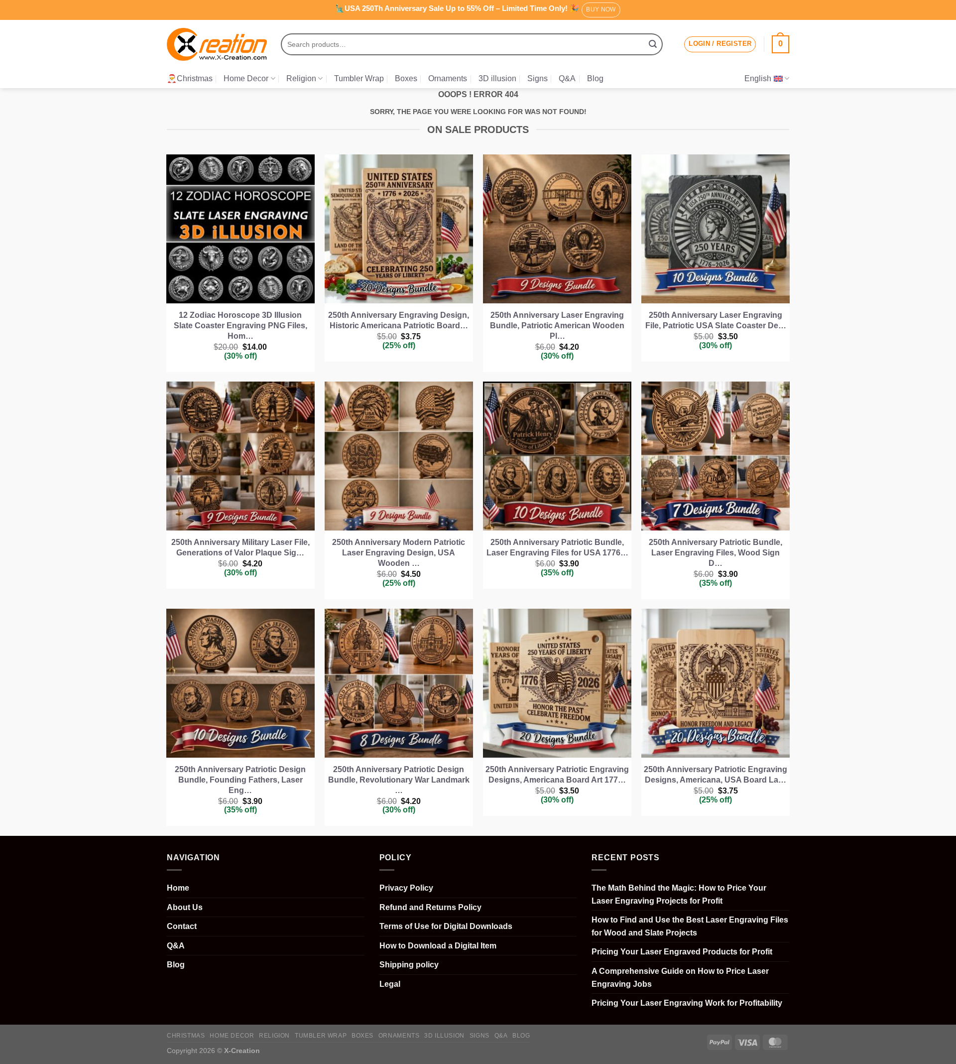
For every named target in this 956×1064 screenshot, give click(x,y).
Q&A (567, 78)
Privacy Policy (406, 888)
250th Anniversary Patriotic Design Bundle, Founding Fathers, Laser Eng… (240, 780)
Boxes (406, 78)
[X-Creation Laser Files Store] (217, 44)
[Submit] (652, 44)
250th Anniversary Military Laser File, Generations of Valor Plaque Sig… (240, 547)
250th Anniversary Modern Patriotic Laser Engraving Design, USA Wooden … (398, 552)
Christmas (186, 1035)
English (757, 78)
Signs (537, 78)
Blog (595, 78)
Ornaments (447, 78)
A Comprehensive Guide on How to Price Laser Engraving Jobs (680, 977)
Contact (182, 926)
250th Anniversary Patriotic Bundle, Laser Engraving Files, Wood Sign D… (715, 552)
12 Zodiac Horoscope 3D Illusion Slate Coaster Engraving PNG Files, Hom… (240, 325)
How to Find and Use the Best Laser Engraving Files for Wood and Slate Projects (690, 926)
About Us (185, 907)
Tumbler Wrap (359, 78)
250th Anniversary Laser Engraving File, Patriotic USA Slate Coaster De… (715, 320)
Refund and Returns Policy (430, 907)
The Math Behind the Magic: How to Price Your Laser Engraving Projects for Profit (679, 894)
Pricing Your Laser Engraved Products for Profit (682, 951)
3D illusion (497, 78)
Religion (301, 78)
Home (178, 888)
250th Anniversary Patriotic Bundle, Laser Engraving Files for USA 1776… (557, 547)
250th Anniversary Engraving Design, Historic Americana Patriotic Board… (398, 320)
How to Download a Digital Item (437, 945)
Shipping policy (409, 964)
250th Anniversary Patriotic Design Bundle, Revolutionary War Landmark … (399, 780)
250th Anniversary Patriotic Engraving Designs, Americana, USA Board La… (715, 774)
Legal (389, 984)
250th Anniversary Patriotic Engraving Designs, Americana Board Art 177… (557, 774)
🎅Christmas (190, 78)
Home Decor (246, 78)
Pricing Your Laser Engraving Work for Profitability (687, 1003)
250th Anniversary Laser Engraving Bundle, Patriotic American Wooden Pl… (557, 325)
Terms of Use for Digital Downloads (445, 926)
